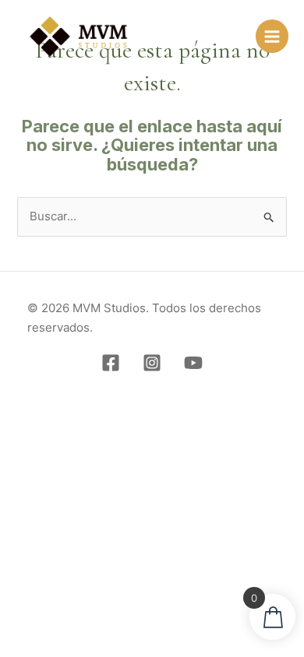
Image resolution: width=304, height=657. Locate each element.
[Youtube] (193, 362)
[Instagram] (152, 362)
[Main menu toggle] (272, 35)
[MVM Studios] (79, 37)
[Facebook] (110, 362)
